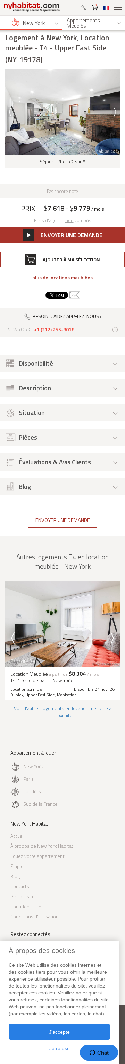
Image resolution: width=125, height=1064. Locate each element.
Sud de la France (40, 803)
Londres (32, 791)
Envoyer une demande (62, 520)
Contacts (19, 886)
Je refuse (59, 1048)
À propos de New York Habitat (41, 846)
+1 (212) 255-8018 (54, 329)
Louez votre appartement (37, 856)
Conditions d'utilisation (34, 916)
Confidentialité (25, 906)
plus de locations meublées (62, 277)
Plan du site (22, 896)
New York (33, 766)
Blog (15, 876)
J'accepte (59, 1032)
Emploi (17, 866)
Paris (28, 778)
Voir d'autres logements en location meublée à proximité (62, 712)
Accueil (17, 835)
